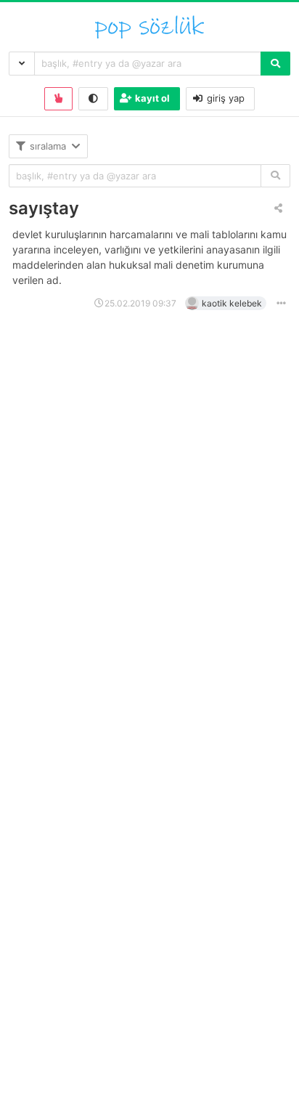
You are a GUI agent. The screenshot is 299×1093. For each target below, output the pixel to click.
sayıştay (44, 208)
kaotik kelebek (232, 303)
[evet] (275, 176)
